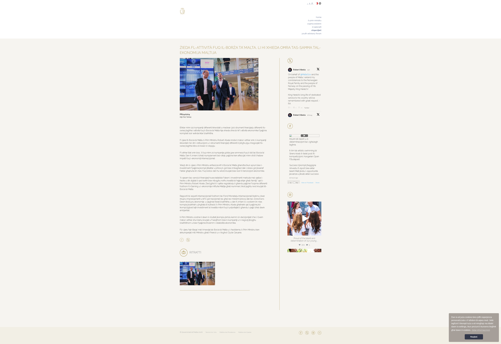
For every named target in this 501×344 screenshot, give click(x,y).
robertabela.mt (304, 204)
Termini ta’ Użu (211, 332)
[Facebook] (182, 240)
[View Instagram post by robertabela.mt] (318, 232)
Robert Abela (299, 70)
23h (308, 70)
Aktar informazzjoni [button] (481, 330)
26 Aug (310, 115)
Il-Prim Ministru (314, 20)
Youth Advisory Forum (311, 33)
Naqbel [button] (473, 337)
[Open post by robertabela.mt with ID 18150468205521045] (304, 219)
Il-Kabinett (316, 27)
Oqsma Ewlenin (314, 24)
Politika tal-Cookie (244, 332)
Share (317, 183)
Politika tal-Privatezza (227, 332)
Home (318, 17)
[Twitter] (188, 240)
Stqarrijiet (316, 30)
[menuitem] (311, 17)
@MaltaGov (305, 74)
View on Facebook (307, 183)
